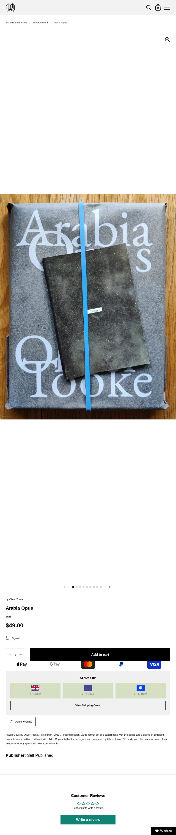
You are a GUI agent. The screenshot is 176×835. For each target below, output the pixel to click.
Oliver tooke (16, 599)
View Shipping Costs (88, 705)
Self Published (40, 22)
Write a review (88, 820)
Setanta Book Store (16, 22)
